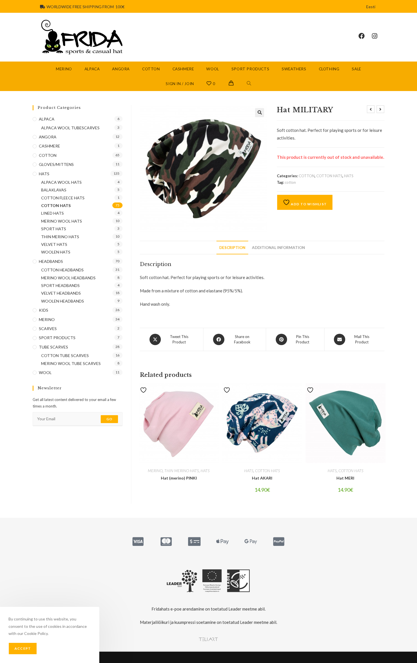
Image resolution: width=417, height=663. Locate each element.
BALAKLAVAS (53, 189)
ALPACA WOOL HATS (61, 182)
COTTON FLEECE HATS (63, 197)
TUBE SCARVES (53, 347)
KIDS (43, 310)
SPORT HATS (53, 228)
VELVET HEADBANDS (61, 293)
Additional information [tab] (278, 247)
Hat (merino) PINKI (179, 478)
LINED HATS (52, 213)
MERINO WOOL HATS (61, 221)
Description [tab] (232, 247)
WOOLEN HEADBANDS (62, 301)
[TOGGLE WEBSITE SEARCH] (249, 83)
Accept (22, 648)
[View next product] (380, 109)
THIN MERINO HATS (181, 470)
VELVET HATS (54, 244)
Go (109, 419)
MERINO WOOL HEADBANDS (68, 277)
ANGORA (47, 136)
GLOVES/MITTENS (56, 164)
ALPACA (46, 119)
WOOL (45, 372)
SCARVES (48, 328)
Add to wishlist (308, 204)
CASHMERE (49, 145)
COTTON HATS (329, 176)
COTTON (307, 176)
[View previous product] (371, 109)
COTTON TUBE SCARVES (65, 355)
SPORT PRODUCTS (57, 337)
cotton (290, 182)
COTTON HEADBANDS (62, 269)
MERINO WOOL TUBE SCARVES (71, 363)
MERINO (155, 470)
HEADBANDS (51, 261)
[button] (259, 112)
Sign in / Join (180, 83)
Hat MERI (345, 478)
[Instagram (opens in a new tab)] (378, 36)
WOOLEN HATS (55, 252)
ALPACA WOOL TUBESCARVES (70, 127)
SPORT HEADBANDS (60, 285)
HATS (348, 176)
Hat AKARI (262, 478)
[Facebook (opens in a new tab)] (365, 36)
